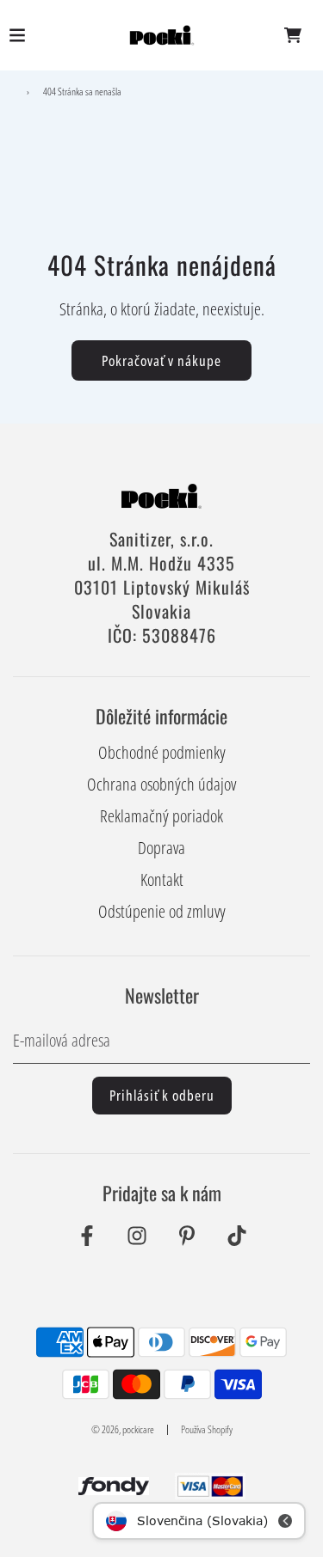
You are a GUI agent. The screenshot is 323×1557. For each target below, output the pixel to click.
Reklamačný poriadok (161, 815)
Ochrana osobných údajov (161, 784)
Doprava (161, 847)
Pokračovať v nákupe (161, 360)
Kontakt (161, 879)
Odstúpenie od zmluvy (162, 911)
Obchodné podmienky (162, 752)
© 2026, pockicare (122, 1429)
